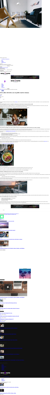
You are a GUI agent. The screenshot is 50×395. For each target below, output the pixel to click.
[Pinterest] (12, 99)
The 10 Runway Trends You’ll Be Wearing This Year (8, 302)
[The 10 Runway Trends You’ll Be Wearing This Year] (1, 301)
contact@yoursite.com (6, 376)
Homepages (3, 87)
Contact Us (3, 380)
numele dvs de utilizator (10, 65)
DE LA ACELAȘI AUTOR (10, 221)
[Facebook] (7, 99)
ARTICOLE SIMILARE (3, 221)
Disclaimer (3, 378)
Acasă (1, 89)
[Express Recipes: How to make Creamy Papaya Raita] (2, 338)
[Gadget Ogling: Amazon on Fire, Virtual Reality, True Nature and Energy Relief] (2, 358)
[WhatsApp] (15, 99)
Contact (2, 61)
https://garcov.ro (2, 219)
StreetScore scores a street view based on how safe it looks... (9, 387)
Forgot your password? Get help (4, 67)
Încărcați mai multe (2, 321)
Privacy (2, 379)
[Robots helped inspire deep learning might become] (2, 332)
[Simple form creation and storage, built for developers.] (2, 326)
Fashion (3, 84)
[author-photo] (2, 218)
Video (2, 86)
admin (1, 95)
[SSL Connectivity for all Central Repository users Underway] (2, 352)
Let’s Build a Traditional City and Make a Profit (10, 214)
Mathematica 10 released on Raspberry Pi (6, 319)
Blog (2, 60)
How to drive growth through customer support (7, 230)
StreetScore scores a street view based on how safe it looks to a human (11, 239)
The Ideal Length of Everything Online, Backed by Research (9, 308)
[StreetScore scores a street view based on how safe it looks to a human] (2, 385)
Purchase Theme (4, 62)
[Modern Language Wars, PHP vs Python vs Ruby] (2, 391)
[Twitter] (10, 99)
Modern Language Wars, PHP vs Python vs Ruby (8, 393)
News (2, 83)
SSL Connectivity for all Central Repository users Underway (9, 354)
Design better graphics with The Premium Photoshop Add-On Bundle (11, 348)
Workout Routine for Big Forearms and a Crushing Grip (12, 213)
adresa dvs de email (9, 69)
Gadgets (3, 89)
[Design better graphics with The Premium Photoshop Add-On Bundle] (2, 346)
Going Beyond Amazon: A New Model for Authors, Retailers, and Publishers (12, 248)
